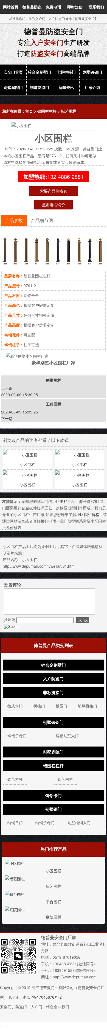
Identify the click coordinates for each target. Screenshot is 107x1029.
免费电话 (53, 7)
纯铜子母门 (45, 822)
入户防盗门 (53, 679)
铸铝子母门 (17, 735)
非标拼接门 (66, 72)
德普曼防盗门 (32, 13)
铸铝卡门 (53, 795)
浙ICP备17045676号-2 (42, 997)
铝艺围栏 (68, 111)
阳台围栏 (53, 901)
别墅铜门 (53, 809)
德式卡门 (15, 706)
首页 (29, 111)
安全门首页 (13, 72)
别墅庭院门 (13, 87)
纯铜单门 (15, 822)
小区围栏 (27, 464)
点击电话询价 (53, 204)
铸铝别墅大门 (67, 735)
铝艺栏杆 (15, 779)
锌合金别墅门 (39, 72)
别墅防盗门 (39, 87)
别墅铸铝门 (92, 72)
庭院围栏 (53, 917)
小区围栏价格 (87, 514)
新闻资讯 (66, 87)
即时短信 (75, 7)
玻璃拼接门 (87, 706)
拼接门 (39, 706)
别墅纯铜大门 (79, 822)
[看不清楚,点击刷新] (82, 620)
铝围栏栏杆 (47, 111)
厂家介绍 (92, 87)
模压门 (61, 706)
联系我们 (96, 7)
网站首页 (10, 7)
